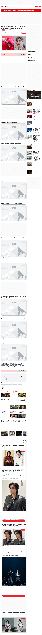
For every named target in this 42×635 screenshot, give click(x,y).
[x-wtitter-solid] (23, 54)
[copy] (25, 54)
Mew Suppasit (8, 56)
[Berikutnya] (26, 427)
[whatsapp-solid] (19, 54)
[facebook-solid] (21, 54)
